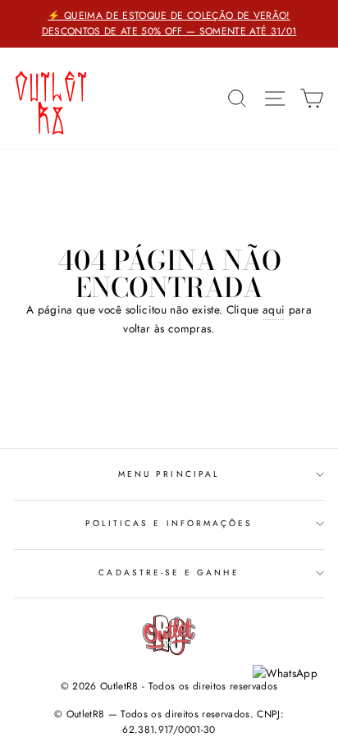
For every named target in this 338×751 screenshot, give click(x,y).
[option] (169, 23)
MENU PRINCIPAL (169, 474)
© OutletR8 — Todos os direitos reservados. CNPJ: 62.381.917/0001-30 (169, 722)
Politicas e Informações (169, 523)
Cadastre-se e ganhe (168, 572)
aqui (274, 309)
